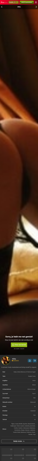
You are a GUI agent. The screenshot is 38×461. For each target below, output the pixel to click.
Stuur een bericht (20, 345)
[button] (30, 360)
